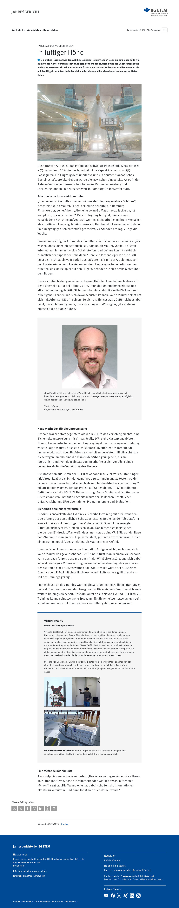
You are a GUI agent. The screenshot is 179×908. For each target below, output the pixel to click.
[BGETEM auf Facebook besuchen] (113, 895)
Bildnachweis (71, 902)
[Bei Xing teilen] (34, 808)
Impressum (57, 902)
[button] (165, 30)
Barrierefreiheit (43, 902)
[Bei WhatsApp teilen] (21, 808)
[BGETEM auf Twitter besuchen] (119, 895)
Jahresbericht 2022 (136, 30)
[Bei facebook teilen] (27, 808)
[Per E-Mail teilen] (54, 808)
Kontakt (17, 902)
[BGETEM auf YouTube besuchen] (106, 895)
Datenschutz (28, 902)
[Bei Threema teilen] (47, 808)
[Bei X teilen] (14, 808)
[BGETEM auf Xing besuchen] (125, 896)
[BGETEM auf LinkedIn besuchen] (132, 895)
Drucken (65, 824)
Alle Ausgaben (154, 30)
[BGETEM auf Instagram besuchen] (138, 895)
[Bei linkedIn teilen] (41, 808)
